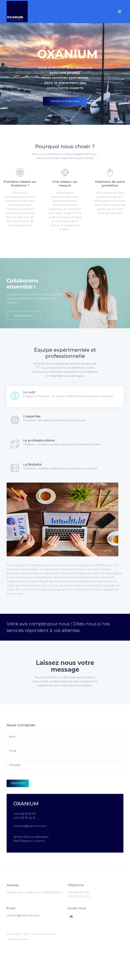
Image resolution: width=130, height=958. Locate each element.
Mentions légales (18, 939)
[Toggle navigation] (119, 11)
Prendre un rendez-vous (65, 101)
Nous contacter (23, 315)
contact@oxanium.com (23, 915)
